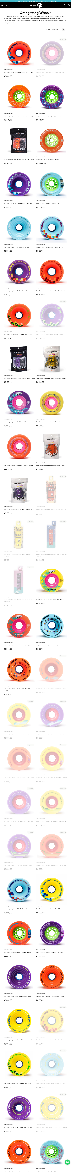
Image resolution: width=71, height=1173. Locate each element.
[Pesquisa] (6, 5)
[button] (56, 30)
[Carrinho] (69, 5)
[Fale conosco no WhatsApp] (67, 1162)
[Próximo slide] (32, 53)
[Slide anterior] (6, 53)
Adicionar (33, 65)
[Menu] (2, 5)
